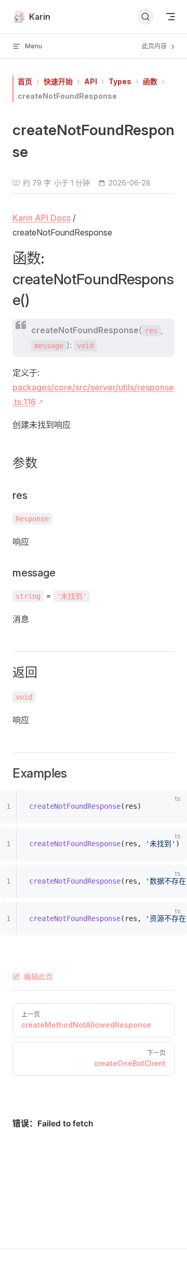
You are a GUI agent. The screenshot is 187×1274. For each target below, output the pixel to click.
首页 (25, 81)
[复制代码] (172, 808)
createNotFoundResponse (67, 95)
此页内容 (155, 46)
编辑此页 (38, 976)
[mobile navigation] (170, 16)
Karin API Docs (41, 218)
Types (120, 81)
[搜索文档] (145, 16)
